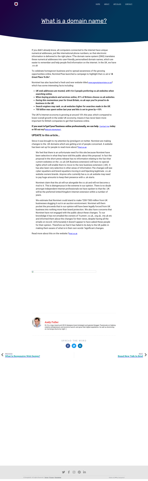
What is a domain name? (74, 20)
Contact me (104, 126)
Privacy (51, 477)
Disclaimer (58, 477)
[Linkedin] (84, 472)
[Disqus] (74, 387)
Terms (46, 477)
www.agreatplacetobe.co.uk (100, 82)
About (106, 4)
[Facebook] (68, 472)
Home (98, 4)
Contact (128, 4)
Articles (117, 4)
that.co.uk (82, 147)
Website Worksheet (53, 130)
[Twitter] (63, 472)
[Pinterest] (79, 472)
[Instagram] (74, 472)
